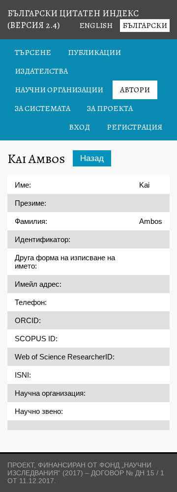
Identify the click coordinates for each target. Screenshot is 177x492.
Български (144, 25)
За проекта (110, 108)
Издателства (41, 71)
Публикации (94, 52)
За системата (42, 108)
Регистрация (134, 127)
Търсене (33, 52)
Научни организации (59, 89)
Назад (92, 158)
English (96, 25)
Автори (135, 89)
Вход (79, 127)
